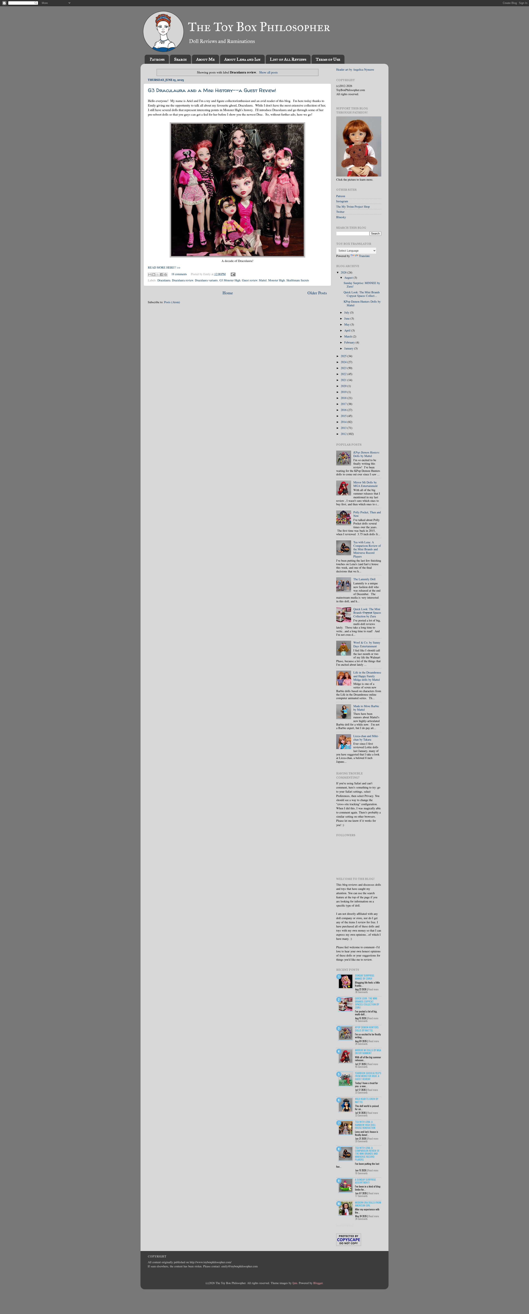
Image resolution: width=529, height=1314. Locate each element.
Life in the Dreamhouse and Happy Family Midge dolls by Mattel (367, 676)
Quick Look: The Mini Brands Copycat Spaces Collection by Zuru (367, 1003)
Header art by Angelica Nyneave (355, 69)
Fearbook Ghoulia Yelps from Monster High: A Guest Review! (368, 1076)
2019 (344, 392)
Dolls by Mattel (366, 454)
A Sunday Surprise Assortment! (365, 1181)
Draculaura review (182, 280)
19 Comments (361, 1173)
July (347, 312)
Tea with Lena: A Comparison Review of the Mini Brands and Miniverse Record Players (367, 549)
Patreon (340, 196)
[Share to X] (158, 274)
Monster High (276, 280)
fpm (294, 1283)
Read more (373, 989)
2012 (344, 434)
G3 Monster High (229, 280)
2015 (344, 416)
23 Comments (361, 1092)
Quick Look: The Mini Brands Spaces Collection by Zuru (367, 612)
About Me (205, 59)
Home (228, 293)
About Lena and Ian (242, 59)
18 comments (179, 274)
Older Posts (317, 293)
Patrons (157, 59)
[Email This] (150, 274)
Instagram (342, 201)
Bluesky (341, 217)
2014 (344, 422)
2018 (344, 398)
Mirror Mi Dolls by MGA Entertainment (365, 484)
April (347, 330)
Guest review (249, 280)
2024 (344, 362)
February (350, 342)
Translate (364, 256)
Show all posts (268, 72)
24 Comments (361, 1043)
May (347, 324)
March (348, 336)
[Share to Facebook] (162, 274)
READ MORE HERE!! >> (164, 267)
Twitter (340, 212)
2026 (344, 272)
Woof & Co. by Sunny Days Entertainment (366, 644)
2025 (344, 356)
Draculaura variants (206, 280)
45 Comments (361, 1066)
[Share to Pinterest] (165, 274)
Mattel (263, 280)
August (349, 277)
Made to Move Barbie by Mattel (366, 707)
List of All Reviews (288, 59)
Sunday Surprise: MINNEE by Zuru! (362, 284)
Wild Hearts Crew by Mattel (366, 1100)
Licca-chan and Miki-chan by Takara (366, 737)
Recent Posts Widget (344, 1225)
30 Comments (361, 992)
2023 (344, 368)
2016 (344, 410)
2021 (344, 380)
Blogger (318, 1283)
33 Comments (361, 1141)
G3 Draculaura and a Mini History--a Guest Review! (212, 90)
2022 (344, 374)
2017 (344, 404)
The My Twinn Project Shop (353, 206)
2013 (344, 428)
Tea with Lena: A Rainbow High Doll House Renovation (365, 1124)
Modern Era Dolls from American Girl (368, 1204)
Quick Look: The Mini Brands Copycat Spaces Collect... (362, 294)
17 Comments (361, 1196)
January (349, 348)
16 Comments (361, 1021)
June (347, 318)
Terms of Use (328, 59)
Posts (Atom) (172, 302)
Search (180, 59)
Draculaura (163, 280)
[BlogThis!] (154, 274)
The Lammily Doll (364, 579)
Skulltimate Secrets (297, 280)
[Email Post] (232, 274)
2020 (344, 386)
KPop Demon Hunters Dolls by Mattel (362, 303)
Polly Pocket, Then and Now (367, 514)
